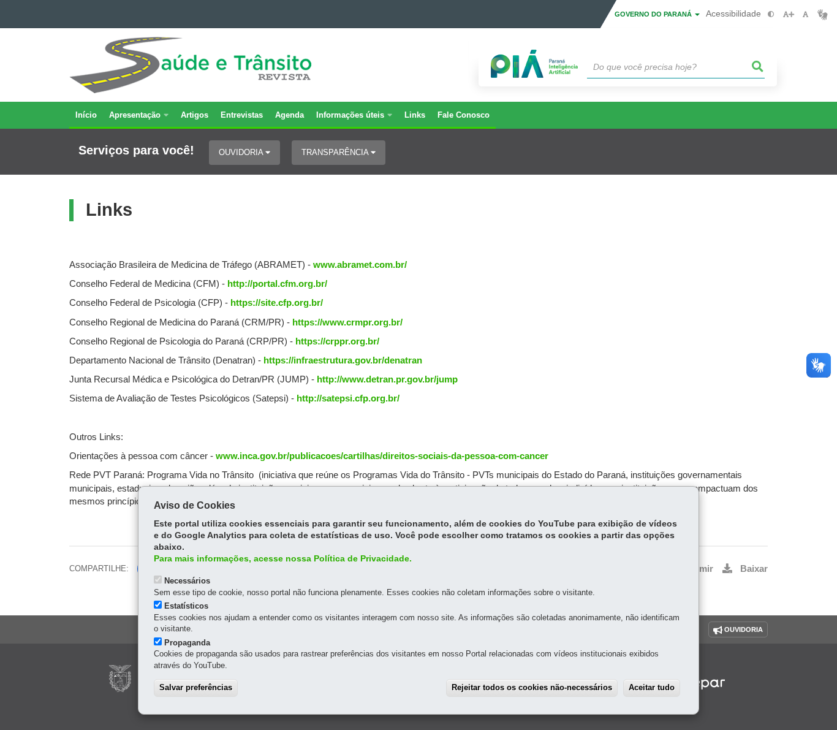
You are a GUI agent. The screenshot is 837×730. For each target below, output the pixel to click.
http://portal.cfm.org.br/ (277, 284)
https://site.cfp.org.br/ (276, 303)
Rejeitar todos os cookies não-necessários (532, 687)
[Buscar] (758, 67)
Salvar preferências (195, 687)
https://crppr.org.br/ (337, 341)
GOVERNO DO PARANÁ (654, 14)
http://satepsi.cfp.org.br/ (348, 398)
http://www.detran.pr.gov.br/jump (387, 379)
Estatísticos (186, 605)
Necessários (187, 580)
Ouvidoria (242, 152)
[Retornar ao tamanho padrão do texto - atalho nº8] (805, 14)
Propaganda (187, 642)
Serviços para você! (136, 150)
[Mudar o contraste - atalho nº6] (771, 14)
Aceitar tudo (652, 687)
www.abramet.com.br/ (359, 265)
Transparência (336, 152)
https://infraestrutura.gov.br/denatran (342, 360)
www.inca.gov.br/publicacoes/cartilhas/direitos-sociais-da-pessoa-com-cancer (382, 456)
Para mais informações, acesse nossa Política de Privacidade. (283, 558)
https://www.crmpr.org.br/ (346, 322)
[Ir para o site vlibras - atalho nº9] (823, 14)
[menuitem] (139, 115)
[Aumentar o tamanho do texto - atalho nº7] (788, 14)
